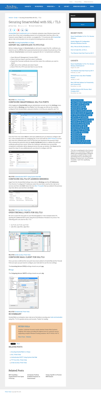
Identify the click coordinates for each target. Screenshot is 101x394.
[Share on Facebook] (10, 30)
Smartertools (75, 123)
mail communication (56, 317)
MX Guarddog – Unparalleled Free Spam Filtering (16, 376)
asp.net (89, 102)
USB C (73, 130)
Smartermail (87, 121)
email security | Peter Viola (22, 255)
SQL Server (74, 126)
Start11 (86, 128)
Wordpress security (77, 143)
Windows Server (79, 6)
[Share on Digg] (26, 30)
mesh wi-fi (74, 117)
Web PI (79, 130)
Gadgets (28, 6)
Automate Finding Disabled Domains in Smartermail (33, 376)
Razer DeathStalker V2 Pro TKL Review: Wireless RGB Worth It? (82, 65)
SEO (80, 121)
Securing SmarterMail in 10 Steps (24, 42)
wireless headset (76, 141)
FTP (88, 113)
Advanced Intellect (77, 100)
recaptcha (74, 121)
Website (28, 337)
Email (92, 6)
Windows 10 (75, 132)
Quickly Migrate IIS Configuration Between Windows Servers (80, 42)
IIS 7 (72, 115)
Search (73, 15)
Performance (85, 119)
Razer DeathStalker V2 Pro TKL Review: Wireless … (82, 37)
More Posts (21, 337)
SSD (81, 126)
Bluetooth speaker (76, 108)
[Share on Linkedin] (22, 30)
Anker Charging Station (78, 102)
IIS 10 (81, 115)
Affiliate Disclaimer (88, 1)
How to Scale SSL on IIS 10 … (79, 50)
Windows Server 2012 (77, 138)
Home (70, 1)
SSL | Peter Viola (20, 99)
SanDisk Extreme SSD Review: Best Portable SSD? (81, 90)
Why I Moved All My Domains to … (81, 46)
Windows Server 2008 (78, 136)
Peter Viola (13, 26)
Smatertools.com (24, 33)
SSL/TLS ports (39, 186)
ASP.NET (66, 6)
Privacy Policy (78, 1)
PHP (91, 119)
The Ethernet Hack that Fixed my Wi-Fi (82, 53)
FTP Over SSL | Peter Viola (23, 210)
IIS (59, 6)
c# (85, 108)
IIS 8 (77, 115)
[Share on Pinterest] (18, 30)
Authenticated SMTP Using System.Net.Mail (28, 176)
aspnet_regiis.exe (76, 104)
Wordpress (86, 141)
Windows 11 (84, 132)
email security (81, 113)
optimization (75, 119)
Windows (50, 6)
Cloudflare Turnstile (77, 111)
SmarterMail (12, 33)
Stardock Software (77, 128)
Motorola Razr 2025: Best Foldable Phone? (81, 76)
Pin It (18, 344)
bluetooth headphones (78, 106)
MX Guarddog (83, 117)
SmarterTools (38, 26)
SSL (85, 126)
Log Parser (88, 115)
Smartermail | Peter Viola (22, 311)
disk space (88, 111)
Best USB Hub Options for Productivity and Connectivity (82, 83)
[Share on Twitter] (14, 30)
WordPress (39, 6)
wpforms (87, 143)
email (73, 113)
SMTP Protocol (52, 138)
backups (86, 104)
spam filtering (85, 123)
